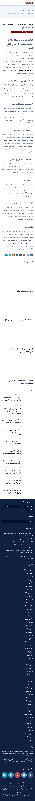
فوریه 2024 (29, 665)
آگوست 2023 (28, 685)
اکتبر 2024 (29, 639)
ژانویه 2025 (28, 629)
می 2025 (29, 616)
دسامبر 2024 (28, 632)
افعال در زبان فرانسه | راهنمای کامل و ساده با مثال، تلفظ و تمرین (18, 350)
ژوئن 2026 (29, 577)
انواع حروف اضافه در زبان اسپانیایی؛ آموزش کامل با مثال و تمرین (11, 482)
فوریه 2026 (29, 586)
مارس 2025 (28, 622)
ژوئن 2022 (29, 724)
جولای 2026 (28, 573)
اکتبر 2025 (29, 599)
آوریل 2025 (28, 619)
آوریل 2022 (28, 730)
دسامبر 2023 (28, 672)
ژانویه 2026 (28, 590)
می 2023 (29, 694)
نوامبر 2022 (28, 708)
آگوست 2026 (28, 570)
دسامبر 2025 (28, 593)
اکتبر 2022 (29, 711)
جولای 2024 (28, 649)
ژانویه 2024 (28, 668)
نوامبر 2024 (28, 635)
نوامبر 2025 (28, 596)
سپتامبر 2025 (28, 603)
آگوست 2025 (28, 606)
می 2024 (29, 655)
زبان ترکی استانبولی (21, 31)
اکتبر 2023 (29, 678)
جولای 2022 (28, 721)
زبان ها (22, 10)
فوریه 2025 (29, 626)
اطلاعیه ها (29, 31)
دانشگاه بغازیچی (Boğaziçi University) (19, 320)
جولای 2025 (28, 609)
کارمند (6, 507)
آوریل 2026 (28, 583)
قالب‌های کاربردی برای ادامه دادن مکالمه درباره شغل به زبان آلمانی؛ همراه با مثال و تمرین (12, 411)
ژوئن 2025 (29, 613)
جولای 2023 (28, 688)
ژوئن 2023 (29, 691)
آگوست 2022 (28, 717)
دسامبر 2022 (28, 704)
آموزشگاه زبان (28, 507)
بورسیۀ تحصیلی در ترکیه (25, 291)
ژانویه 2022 (28, 740)
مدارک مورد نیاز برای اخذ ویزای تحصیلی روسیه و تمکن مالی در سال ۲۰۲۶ (11, 432)
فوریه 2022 (29, 737)
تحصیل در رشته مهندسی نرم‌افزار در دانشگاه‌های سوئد (21, 381)
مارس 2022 (28, 734)
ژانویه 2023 (28, 701)
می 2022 (29, 727)
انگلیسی (20, 507)
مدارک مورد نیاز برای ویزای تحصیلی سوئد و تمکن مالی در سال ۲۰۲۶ (11, 421)
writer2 (6, 32)
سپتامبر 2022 (28, 714)
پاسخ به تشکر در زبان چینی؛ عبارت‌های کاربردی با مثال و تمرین (12, 452)
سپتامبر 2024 (28, 642)
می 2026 (29, 580)
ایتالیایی (30, 510)
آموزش (13, 507)
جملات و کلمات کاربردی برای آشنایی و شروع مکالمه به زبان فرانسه (11, 492)
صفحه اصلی (30, 10)
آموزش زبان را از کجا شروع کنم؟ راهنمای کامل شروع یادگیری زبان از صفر (12, 400)
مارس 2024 (28, 662)
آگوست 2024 (28, 645)
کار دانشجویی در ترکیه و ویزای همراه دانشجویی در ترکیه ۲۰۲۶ (13, 442)
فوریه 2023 (29, 698)
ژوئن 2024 (29, 652)
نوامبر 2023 (28, 675)
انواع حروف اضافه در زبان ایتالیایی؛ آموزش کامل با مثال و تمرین (12, 472)
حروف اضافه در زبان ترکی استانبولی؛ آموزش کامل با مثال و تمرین (11, 462)
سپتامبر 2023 (28, 681)
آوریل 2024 (28, 658)
